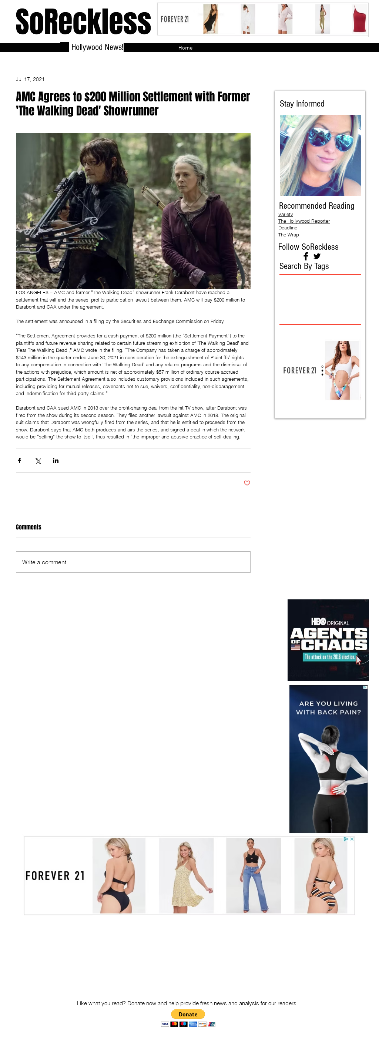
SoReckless (83, 22)
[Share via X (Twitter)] (37, 460)
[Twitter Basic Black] (317, 256)
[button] (188, 1018)
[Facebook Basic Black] (306, 256)
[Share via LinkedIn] (55, 460)
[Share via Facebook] (19, 460)
